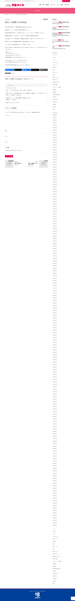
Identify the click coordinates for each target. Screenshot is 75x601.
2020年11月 (55, 231)
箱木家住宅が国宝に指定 (57, 23)
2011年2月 (55, 433)
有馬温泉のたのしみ (56, 82)
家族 (53, 69)
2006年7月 (55, 522)
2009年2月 (55, 493)
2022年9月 (55, 186)
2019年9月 (55, 255)
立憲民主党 (55, 576)
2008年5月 (55, 515)
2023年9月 (55, 159)
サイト (6, 141)
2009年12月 (55, 468)
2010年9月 (55, 446)
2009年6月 (55, 483)
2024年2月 (55, 149)
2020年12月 (55, 228)
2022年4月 (55, 199)
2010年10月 (55, 443)
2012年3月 (55, 401)
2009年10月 (55, 473)
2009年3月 (55, 490)
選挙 (53, 109)
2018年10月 (55, 260)
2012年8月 (55, 389)
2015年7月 (55, 315)
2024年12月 (55, 137)
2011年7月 (55, 421)
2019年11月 (55, 253)
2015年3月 (55, 322)
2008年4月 (55, 517)
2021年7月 (55, 211)
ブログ (60, 26)
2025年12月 (55, 127)
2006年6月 (55, 525)
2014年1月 (55, 347)
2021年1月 (55, 226)
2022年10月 (55, 184)
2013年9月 (55, 357)
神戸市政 (54, 97)
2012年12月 (55, 379)
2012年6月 (55, 394)
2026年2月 (55, 122)
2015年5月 (55, 320)
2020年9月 (55, 236)
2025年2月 (55, 134)
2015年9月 (55, 312)
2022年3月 (55, 201)
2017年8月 (55, 280)
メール (6, 136)
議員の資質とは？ (18, 163)
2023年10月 (55, 157)
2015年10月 (55, 310)
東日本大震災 (55, 84)
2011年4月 (55, 428)
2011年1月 (55, 436)
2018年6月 (55, 265)
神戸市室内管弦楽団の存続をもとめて (60, 29)
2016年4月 (55, 300)
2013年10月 (55, 354)
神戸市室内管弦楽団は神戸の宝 (58, 48)
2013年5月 (55, 367)
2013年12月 (55, 349)
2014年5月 (55, 339)
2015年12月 (55, 307)
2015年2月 (55, 325)
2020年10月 (55, 233)
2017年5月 (55, 285)
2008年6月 (55, 512)
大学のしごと (55, 64)
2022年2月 (55, 204)
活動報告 (54, 89)
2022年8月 (55, 189)
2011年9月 (55, 416)
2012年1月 (55, 406)
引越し (54, 74)
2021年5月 (55, 216)
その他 (54, 57)
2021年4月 (55, 218)
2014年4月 (55, 342)
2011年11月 (55, 411)
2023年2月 (55, 176)
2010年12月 (55, 438)
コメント (7, 115)
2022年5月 (55, 196)
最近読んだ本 (55, 79)
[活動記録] (43, 162)
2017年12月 (55, 275)
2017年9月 (55, 278)
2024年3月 (55, 147)
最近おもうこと (55, 77)
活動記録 (45, 19)
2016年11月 (55, 295)
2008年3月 (55, 520)
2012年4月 (55, 399)
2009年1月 (55, 495)
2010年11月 (55, 441)
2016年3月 (55, 302)
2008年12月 (55, 498)
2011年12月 (55, 409)
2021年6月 (55, 213)
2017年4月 (55, 288)
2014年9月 (55, 332)
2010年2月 (55, 463)
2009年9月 (55, 475)
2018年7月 (55, 263)
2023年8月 (55, 162)
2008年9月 (55, 505)
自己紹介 (54, 106)
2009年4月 (55, 488)
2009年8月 (55, 478)
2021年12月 (55, 209)
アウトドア (55, 55)
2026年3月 (55, 120)
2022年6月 (55, 194)
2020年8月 (55, 238)
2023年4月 (55, 171)
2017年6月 (55, 283)
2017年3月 (55, 290)
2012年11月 (55, 381)
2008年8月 (55, 507)
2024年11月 (55, 139)
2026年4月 (55, 117)
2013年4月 (55, 369)
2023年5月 (55, 169)
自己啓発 (54, 104)
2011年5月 (55, 426)
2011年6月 (55, 423)
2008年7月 (55, 510)
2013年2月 (55, 374)
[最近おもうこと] (9, 162)
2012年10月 (55, 384)
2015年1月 (55, 327)
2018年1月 (55, 273)
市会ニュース (55, 72)
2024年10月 (55, 142)
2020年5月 (55, 246)
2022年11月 (55, 181)
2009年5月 (55, 485)
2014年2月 (55, 344)
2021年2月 (55, 223)
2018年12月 (55, 258)
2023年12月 (55, 152)
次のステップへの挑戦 (57, 87)
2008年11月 (55, 500)
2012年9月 (55, 386)
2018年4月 (55, 268)
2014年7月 (55, 337)
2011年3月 (55, 431)
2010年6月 (55, 453)
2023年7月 (55, 164)
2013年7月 (55, 362)
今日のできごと (63, 32)
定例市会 (54, 67)
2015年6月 (55, 317)
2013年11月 (55, 352)
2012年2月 (55, 404)
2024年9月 (55, 144)
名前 (6, 130)
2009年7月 (55, 480)
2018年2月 (55, 270)
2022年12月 (55, 179)
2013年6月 (55, 364)
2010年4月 (55, 458)
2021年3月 (55, 221)
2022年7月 (55, 191)
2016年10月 (55, 297)
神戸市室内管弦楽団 (56, 94)
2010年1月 (55, 465)
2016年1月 (55, 305)
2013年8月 (55, 359)
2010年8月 (55, 448)
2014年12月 (55, 330)
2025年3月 (55, 132)
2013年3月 (55, 372)
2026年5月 (55, 115)
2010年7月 (55, 451)
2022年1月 (55, 206)
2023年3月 (55, 174)
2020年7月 (55, 241)
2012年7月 (55, 391)
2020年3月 (55, 248)
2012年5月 (55, 396)
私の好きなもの (55, 99)
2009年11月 (55, 470)
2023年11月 (55, 154)
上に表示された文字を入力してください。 (14, 150)
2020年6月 (55, 243)
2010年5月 (55, 456)
